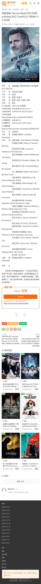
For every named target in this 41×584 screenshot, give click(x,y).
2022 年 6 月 (6, 543)
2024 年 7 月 (6, 507)
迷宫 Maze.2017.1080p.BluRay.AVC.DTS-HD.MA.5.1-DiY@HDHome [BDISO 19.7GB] (30, 385)
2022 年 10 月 (6, 530)
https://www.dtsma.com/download (16, 303)
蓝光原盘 (4, 554)
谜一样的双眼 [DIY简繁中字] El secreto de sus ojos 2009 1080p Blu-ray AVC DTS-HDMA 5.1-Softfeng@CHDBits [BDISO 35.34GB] (11, 465)
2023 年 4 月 (6, 517)
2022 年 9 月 (6, 533)
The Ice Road (17, 91)
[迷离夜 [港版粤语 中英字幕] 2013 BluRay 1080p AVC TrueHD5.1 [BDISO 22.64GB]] (11, 406)
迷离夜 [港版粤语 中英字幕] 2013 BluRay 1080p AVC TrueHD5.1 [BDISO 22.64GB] (11, 425)
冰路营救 (15, 86)
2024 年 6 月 (6, 510)
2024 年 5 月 (6, 513)
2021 (14, 94)
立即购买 (20, 297)
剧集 (3, 557)
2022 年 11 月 (6, 526)
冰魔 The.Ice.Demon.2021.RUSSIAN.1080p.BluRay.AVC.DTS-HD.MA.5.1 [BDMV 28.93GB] (30, 341)
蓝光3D (4, 564)
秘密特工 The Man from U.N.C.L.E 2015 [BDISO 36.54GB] (30, 465)
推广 (33, 24)
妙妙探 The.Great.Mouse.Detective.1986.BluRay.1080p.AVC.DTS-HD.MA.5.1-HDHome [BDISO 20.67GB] (30, 425)
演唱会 (4, 561)
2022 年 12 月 (6, 523)
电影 (17, 24)
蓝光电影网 (8, 3)
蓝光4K (4, 567)
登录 (22, 481)
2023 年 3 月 (6, 520)
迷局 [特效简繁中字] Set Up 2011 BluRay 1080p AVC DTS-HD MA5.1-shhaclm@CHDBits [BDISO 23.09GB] (11, 385)
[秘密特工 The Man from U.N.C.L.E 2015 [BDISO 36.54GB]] (30, 446)
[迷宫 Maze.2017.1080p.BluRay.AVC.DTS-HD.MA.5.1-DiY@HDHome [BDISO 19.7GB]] (30, 366)
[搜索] (30, 3)
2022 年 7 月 (6, 540)
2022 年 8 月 (6, 536)
